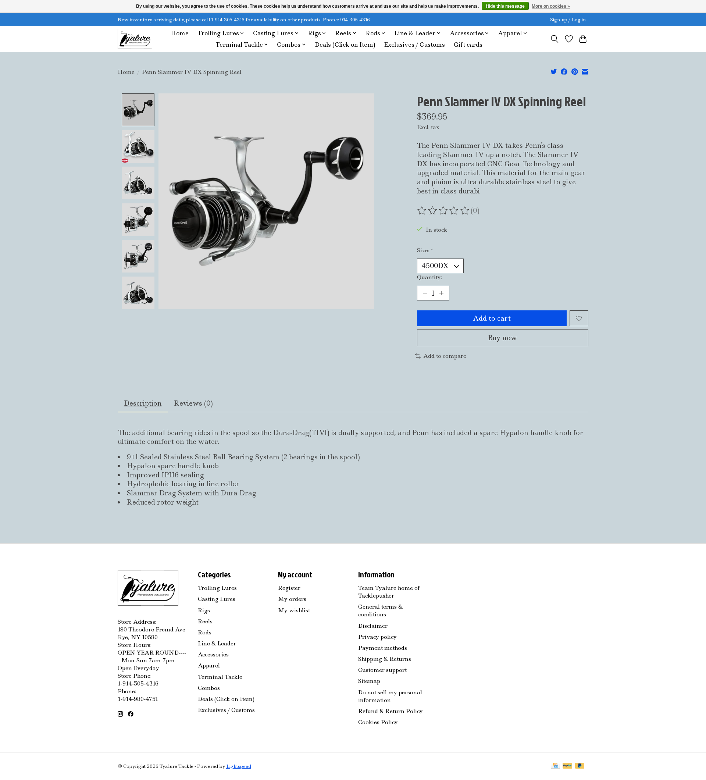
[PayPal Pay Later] (580, 766)
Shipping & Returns (384, 659)
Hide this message (505, 6)
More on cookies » (551, 6)
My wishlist (294, 610)
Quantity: (429, 277)
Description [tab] (143, 403)
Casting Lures (216, 599)
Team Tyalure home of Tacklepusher (389, 591)
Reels (205, 621)
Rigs (204, 610)
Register (289, 588)
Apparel (209, 665)
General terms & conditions (380, 610)
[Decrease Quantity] (425, 293)
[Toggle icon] (554, 39)
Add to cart (492, 318)
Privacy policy (377, 637)
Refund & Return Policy (390, 711)
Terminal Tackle (220, 677)
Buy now (502, 337)
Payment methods (382, 648)
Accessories (213, 654)
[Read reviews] (444, 211)
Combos (209, 688)
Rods (204, 632)
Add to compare (444, 356)
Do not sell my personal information (390, 696)
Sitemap (369, 681)
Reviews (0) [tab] (193, 403)
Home (180, 33)
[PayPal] (567, 766)
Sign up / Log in (568, 20)
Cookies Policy (378, 722)
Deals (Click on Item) (345, 45)
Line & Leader (217, 643)
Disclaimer (373, 626)
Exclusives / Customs (414, 45)
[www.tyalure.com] (135, 39)
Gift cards (468, 45)
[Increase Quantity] (441, 293)
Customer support (382, 670)
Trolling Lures (217, 588)
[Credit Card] (555, 766)
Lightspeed (238, 766)
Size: (425, 250)
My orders (292, 599)
